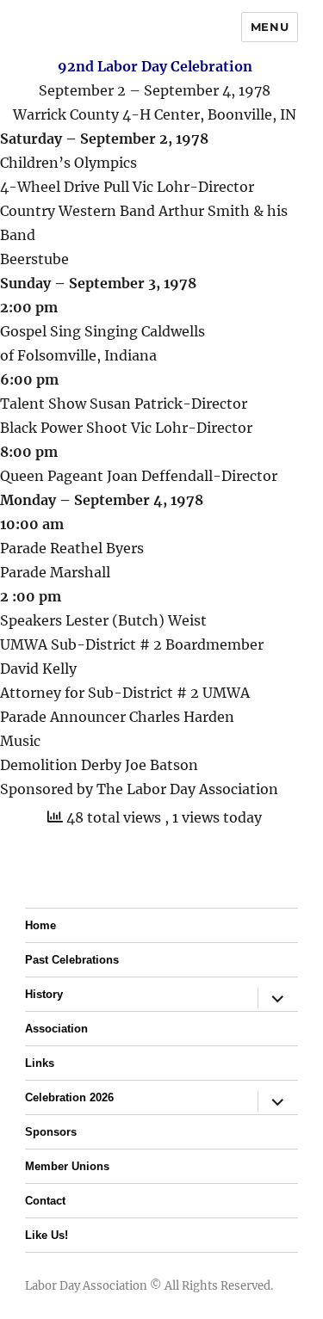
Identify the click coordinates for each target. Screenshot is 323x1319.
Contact (45, 1200)
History (44, 994)
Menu (270, 27)
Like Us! (46, 1235)
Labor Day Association (86, 1286)
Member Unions (67, 1166)
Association (56, 1028)
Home (40, 925)
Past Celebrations (72, 959)
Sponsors (51, 1131)
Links (39, 1063)
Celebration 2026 (69, 1097)
